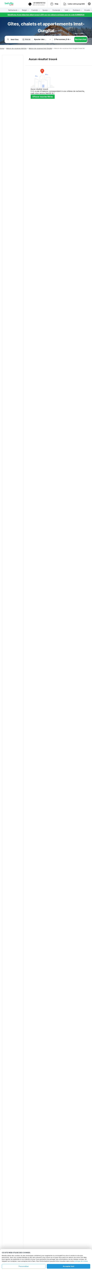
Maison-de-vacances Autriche (16, 48)
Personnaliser (24, 1266)
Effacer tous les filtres (43, 97)
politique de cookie (81, 1261)
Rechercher (80, 39)
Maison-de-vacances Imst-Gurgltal (40, 48)
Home (2, 48)
